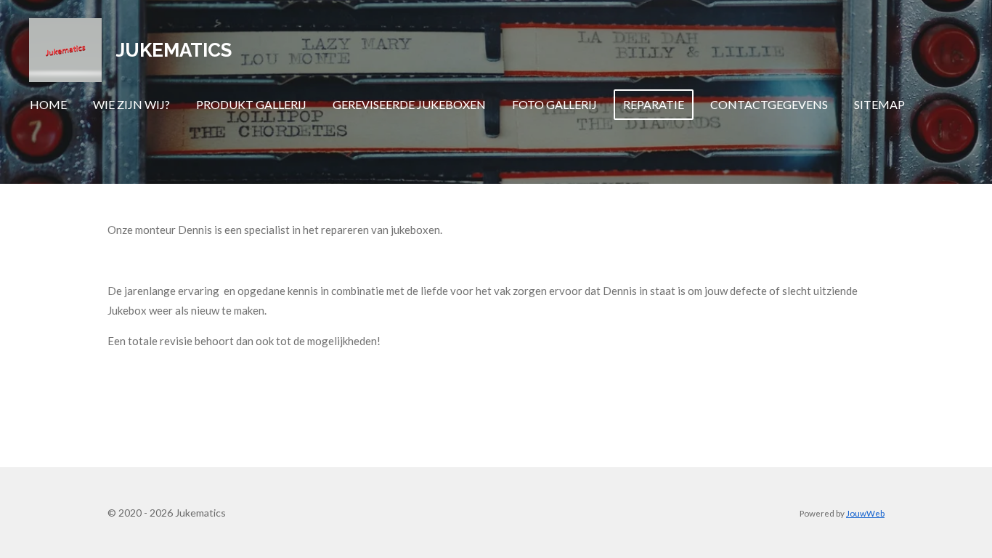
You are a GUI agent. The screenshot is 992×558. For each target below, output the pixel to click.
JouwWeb (865, 513)
